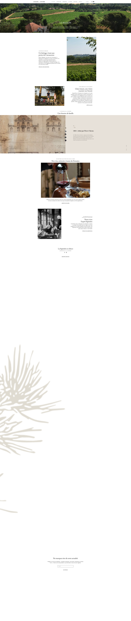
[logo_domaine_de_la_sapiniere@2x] (39, 1)
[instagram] (66, 252)
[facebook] (64, 252)
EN (86, 1)
